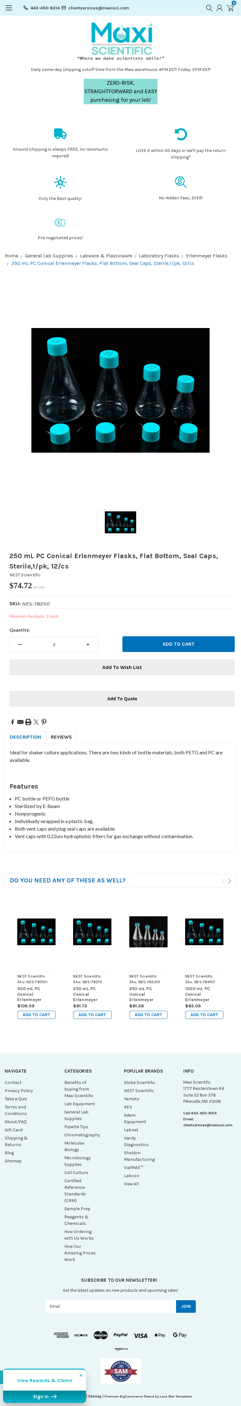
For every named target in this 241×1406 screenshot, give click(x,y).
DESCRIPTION (25, 737)
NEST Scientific (25, 575)
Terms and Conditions (16, 1110)
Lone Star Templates (176, 1396)
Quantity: (19, 630)
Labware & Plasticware (106, 256)
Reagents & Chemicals (76, 1220)
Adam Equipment (135, 1118)
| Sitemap (94, 1396)
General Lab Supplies (49, 256)
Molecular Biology (74, 1146)
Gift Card (14, 1130)
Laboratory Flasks (159, 256)
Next (230, 881)
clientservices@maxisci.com (98, 8)
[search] (207, 8)
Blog (9, 1153)
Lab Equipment (79, 1104)
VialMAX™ (133, 1167)
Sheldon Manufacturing (139, 1156)
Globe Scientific (139, 1082)
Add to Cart (36, 1014)
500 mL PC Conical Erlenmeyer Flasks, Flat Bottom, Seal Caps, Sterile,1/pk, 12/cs (31, 994)
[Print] (28, 722)
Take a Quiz (16, 1099)
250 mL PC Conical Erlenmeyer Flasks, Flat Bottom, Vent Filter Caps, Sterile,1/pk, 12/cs (86, 994)
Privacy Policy (19, 1090)
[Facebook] (12, 722)
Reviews (61, 737)
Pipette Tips (76, 1126)
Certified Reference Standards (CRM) (75, 1190)
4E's (128, 1107)
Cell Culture (76, 1172)
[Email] (20, 722)
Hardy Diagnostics (136, 1141)
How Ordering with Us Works (79, 1235)
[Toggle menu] (8, 11)
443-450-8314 (45, 8)
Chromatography (80, 1135)
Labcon (131, 1175)
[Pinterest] (44, 722)
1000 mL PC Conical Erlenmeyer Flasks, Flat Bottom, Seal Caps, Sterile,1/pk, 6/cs (204, 994)
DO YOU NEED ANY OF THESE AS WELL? (68, 880)
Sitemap (13, 1161)
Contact (13, 1082)
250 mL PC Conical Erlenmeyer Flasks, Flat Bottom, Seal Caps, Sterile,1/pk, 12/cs (103, 263)
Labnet (131, 1130)
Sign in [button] (41, 1396)
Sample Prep (77, 1208)
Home (11, 256)
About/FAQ (16, 1121)
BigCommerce (131, 1396)
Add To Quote (122, 699)
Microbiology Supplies (77, 1161)
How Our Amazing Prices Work (80, 1253)
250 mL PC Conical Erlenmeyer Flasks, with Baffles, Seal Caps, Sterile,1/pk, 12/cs (143, 994)
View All (131, 1184)
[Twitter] (36, 722)
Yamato (131, 1099)
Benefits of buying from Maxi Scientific (79, 1089)
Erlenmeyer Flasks (207, 256)
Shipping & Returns (16, 1141)
